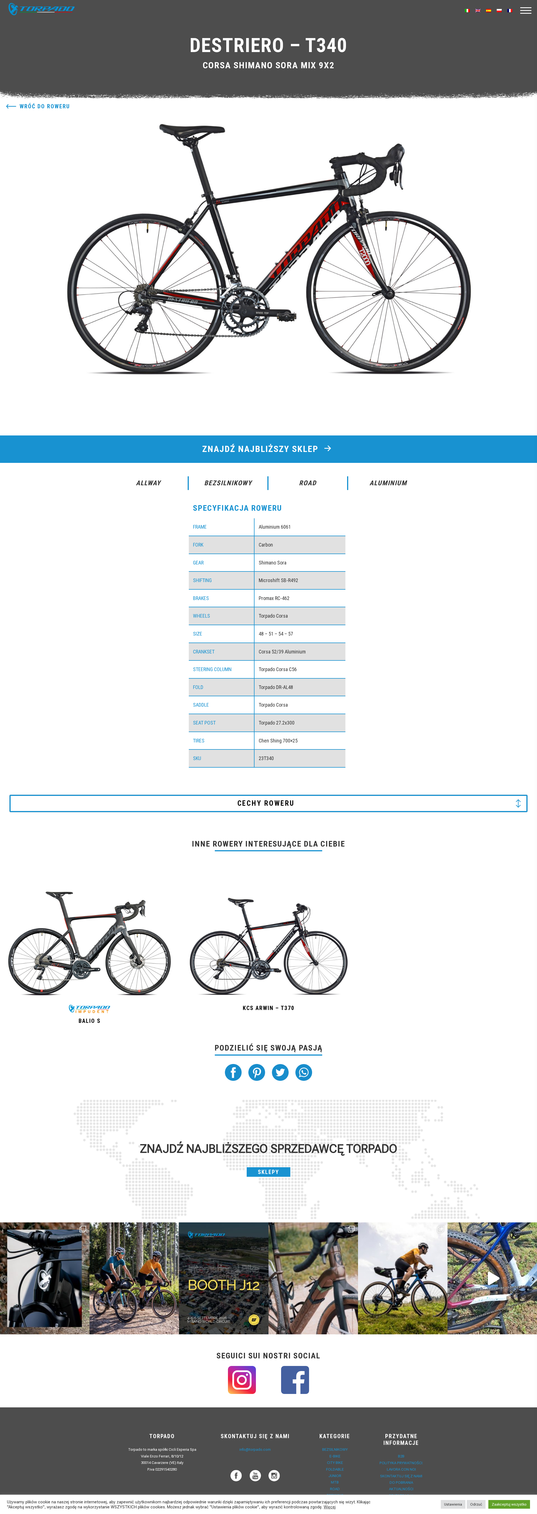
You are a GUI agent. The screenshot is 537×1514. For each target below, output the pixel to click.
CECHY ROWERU (266, 803)
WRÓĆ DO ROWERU (45, 106)
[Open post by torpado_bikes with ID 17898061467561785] (134, 1278)
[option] (268, 242)
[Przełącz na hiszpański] (488, 10)
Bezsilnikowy (335, 1449)
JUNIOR (334, 1476)
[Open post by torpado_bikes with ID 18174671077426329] (402, 1278)
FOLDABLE (335, 1469)
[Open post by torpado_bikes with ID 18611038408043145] (223, 1278)
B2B (401, 1456)
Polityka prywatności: (401, 1463)
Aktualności (401, 1489)
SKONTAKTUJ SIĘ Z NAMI (401, 1476)
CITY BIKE (335, 1463)
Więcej (330, 1507)
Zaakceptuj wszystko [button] (509, 1504)
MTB (335, 1482)
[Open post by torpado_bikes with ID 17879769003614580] (492, 1278)
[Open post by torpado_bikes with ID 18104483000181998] (313, 1278)
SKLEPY (268, 1172)
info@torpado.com (255, 1449)
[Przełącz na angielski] (478, 10)
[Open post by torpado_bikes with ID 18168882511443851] (45, 1278)
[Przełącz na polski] (499, 10)
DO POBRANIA (401, 1482)
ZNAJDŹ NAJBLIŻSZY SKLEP (261, 449)
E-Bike (334, 1456)
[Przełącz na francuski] (510, 10)
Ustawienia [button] (453, 1504)
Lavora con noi (401, 1469)
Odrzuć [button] (476, 1504)
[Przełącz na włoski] (467, 10)
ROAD (335, 1489)
